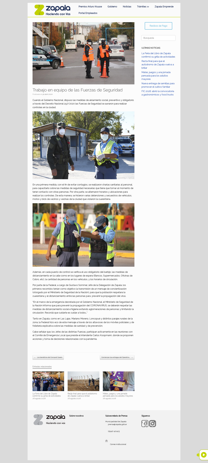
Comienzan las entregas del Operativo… (117, 357)
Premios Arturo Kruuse (90, 6)
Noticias (127, 6)
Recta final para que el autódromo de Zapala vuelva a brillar (157, 64)
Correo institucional (118, 444)
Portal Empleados (88, 13)
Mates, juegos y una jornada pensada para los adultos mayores (156, 75)
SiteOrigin (107, 455)
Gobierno (112, 6)
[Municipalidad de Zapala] (52, 10)
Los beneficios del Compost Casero (48, 357)
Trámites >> (143, 6)
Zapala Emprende (164, 6)
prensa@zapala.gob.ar (117, 424)
